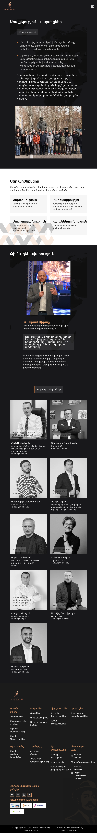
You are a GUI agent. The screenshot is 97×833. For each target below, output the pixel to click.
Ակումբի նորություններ (57, 756)
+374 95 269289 (77, 756)
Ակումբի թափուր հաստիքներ (16, 754)
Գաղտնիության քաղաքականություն (59, 768)
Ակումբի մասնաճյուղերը (17, 730)
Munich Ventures (69, 830)
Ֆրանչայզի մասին (35, 752)
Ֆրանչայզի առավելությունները (38, 760)
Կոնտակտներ (57, 762)
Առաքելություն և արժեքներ (18, 722)
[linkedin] (30, 795)
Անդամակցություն (38, 718)
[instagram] (24, 795)
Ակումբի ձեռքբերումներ (17, 737)
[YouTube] (12, 795)
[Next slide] (85, 130)
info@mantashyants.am (85, 762)
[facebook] (18, 795)
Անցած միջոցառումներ (58, 722)
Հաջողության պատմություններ (79, 714)
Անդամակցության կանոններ (38, 723)
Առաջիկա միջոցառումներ (58, 714)
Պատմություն (16, 716)
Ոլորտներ (35, 713)
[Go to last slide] (12, 130)
